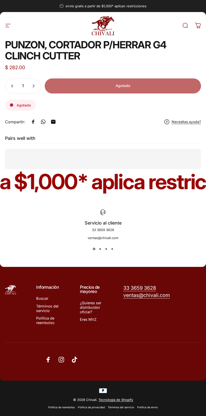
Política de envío (147, 407)
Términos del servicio (47, 308)
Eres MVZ (88, 319)
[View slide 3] (106, 249)
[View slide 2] (100, 249)
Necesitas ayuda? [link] (186, 122)
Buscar (42, 298)
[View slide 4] (112, 249)
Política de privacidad (91, 407)
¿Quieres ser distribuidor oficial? (90, 307)
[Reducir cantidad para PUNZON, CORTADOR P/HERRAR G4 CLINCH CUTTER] (11, 86)
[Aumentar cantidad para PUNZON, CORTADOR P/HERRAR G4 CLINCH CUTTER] (34, 86)
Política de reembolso (45, 320)
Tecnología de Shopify (115, 400)
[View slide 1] (94, 249)
